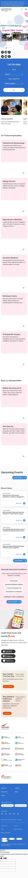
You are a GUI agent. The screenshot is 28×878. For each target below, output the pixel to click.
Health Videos (22, 805)
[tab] (2, 47)
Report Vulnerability (5, 832)
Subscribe (7, 713)
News (16, 791)
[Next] (25, 32)
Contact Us (4, 791)
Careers (17, 788)
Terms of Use (4, 825)
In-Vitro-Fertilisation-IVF (14, 588)
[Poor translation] (5, 858)
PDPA (2, 829)
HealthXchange (8, 805)
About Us (3, 788)
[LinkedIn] (14, 814)
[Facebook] (2, 814)
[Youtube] (6, 814)
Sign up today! (8, 686)
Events (3, 795)
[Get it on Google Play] (8, 656)
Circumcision (14, 580)
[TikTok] (18, 814)
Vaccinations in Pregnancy (14, 591)
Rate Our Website (18, 829)
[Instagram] (10, 814)
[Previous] (2, 32)
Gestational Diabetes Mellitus (14, 584)
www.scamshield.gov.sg (17, 5)
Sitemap (16, 825)
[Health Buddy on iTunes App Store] (8, 651)
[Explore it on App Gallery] (8, 661)
